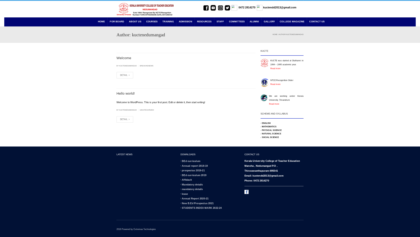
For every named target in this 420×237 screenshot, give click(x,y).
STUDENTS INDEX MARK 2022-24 (202, 207)
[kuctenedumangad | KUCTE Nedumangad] (145, 9)
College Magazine (292, 21)
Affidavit (187, 179)
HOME (101, 21)
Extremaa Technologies (145, 229)
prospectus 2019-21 (193, 170)
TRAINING (168, 21)
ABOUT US (135, 21)
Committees (237, 21)
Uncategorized (147, 110)
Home (275, 34)
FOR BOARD (117, 21)
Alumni (254, 21)
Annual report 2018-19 (195, 165)
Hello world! (125, 93)
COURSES (152, 21)
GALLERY (269, 21)
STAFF (220, 21)
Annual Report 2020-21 (195, 198)
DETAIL (124, 75)
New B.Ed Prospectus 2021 (198, 203)
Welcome (123, 58)
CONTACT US (317, 21)
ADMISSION (185, 21)
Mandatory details (192, 184)
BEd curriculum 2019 (194, 175)
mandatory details (192, 189)
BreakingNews (146, 66)
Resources (204, 21)
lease (185, 193)
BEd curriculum (191, 161)
